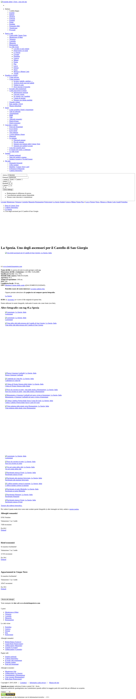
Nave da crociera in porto (13, 463)
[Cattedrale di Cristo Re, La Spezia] (19, 379)
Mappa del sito (54, 683)
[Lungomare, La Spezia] (15, 312)
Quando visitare (10, 662)
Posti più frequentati (11, 664)
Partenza (5, 177)
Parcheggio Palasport (12, 496)
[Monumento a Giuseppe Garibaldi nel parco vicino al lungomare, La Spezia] (33, 395)
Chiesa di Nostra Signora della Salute (17, 386)
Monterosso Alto (10, 671)
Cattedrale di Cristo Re (12, 380)
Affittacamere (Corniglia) (13, 649)
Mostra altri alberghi (8, 599)
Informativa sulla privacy (38, 683)
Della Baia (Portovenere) (13, 679)
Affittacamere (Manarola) (13, 646)
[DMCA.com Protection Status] (8, 695)
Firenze (92, 202)
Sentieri (7, 153)
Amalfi (118, 202)
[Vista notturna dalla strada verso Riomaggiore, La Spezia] (27, 406)
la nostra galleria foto (38, 289)
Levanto (3, 202)
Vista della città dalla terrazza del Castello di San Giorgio (24, 325)
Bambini (5, 183)
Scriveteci (11, 300)
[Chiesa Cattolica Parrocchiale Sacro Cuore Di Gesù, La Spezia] (29, 401)
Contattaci (23, 683)
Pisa (82, 202)
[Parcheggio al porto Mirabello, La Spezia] (21, 489)
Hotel (7, 108)
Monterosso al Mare (11, 612)
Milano (73, 202)
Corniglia (25, 202)
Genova (68, 202)
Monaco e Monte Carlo (108, 202)
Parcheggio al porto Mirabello (15, 491)
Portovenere (48, 202)
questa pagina (74, 509)
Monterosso (11, 202)
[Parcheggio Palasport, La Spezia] (19, 494)
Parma (78, 202)
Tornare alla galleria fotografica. (11, 505)
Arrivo (5, 175)
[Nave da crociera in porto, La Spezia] (20, 461)
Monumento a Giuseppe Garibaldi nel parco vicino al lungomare (26, 397)
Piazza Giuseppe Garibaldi (14, 375)
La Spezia (56, 202)
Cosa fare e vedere (11, 125)
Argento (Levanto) (11, 647)
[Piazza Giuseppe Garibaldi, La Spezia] (20, 373)
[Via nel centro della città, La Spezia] (20, 467)
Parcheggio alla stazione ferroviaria (17, 480)
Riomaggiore (39, 202)
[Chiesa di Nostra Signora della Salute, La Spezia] (24, 384)
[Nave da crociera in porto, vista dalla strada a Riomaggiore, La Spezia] (31, 390)
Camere (5, 185)
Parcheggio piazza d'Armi (13, 474)
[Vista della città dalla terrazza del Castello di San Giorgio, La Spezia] (31, 323)
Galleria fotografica (11, 658)
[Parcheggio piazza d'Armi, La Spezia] (20, 472)
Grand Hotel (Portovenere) (14, 644)
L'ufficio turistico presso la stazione (17, 485)
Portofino (124, 202)
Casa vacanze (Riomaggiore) (14, 677)
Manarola (31, 202)
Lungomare (9, 314)
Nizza (97, 202)
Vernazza (18, 202)
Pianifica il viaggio (11, 75)
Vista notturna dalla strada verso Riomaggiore (20, 408)
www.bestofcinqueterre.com (12, 266)
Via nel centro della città (13, 469)
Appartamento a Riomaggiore (15, 675)
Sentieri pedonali (10, 657)
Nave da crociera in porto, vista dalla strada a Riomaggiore (24, 391)
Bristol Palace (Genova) (13, 642)
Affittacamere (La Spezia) (13, 673)
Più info (7, 161)
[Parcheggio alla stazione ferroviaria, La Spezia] (23, 478)
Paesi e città (9, 33)
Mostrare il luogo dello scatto (15, 285)
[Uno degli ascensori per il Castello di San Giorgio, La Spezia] (28, 253)
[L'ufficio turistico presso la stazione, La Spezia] (23, 483)
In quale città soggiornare (13, 660)
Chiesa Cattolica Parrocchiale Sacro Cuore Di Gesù (22, 402)
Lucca (87, 202)
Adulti (5, 181)
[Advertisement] (68, 229)
